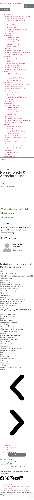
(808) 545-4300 (5, 466)
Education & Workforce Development (19, 52)
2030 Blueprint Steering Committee (18, 16)
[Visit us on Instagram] (12, 478)
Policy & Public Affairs (14, 50)
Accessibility (7, 484)
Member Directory (13, 40)
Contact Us (10, 33)
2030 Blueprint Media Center (16, 21)
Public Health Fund (13, 65)
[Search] (1, 163)
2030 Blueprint (8, 14)
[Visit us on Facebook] (2, 478)
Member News (11, 46)
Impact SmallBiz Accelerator (16, 63)
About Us (6, 23)
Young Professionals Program (17, 69)
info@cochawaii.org (6, 468)
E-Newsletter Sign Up (14, 80)
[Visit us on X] (7, 478)
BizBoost (10, 61)
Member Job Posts (13, 44)
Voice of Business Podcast (15, 78)
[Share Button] (3, 183)
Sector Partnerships (13, 67)
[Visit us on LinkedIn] (21, 478)
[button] (17, 387)
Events (5, 71)
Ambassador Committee (15, 59)
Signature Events (12, 74)
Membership (7, 35)
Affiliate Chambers (9, 448)
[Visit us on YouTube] (16, 478)
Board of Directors (13, 25)
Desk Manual (7, 446)
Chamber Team (12, 27)
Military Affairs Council (14, 54)
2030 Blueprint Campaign (15, 18)
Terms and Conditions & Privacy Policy (16, 486)
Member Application (13, 38)
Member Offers (12, 42)
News (5, 76)
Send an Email (17, 250)
